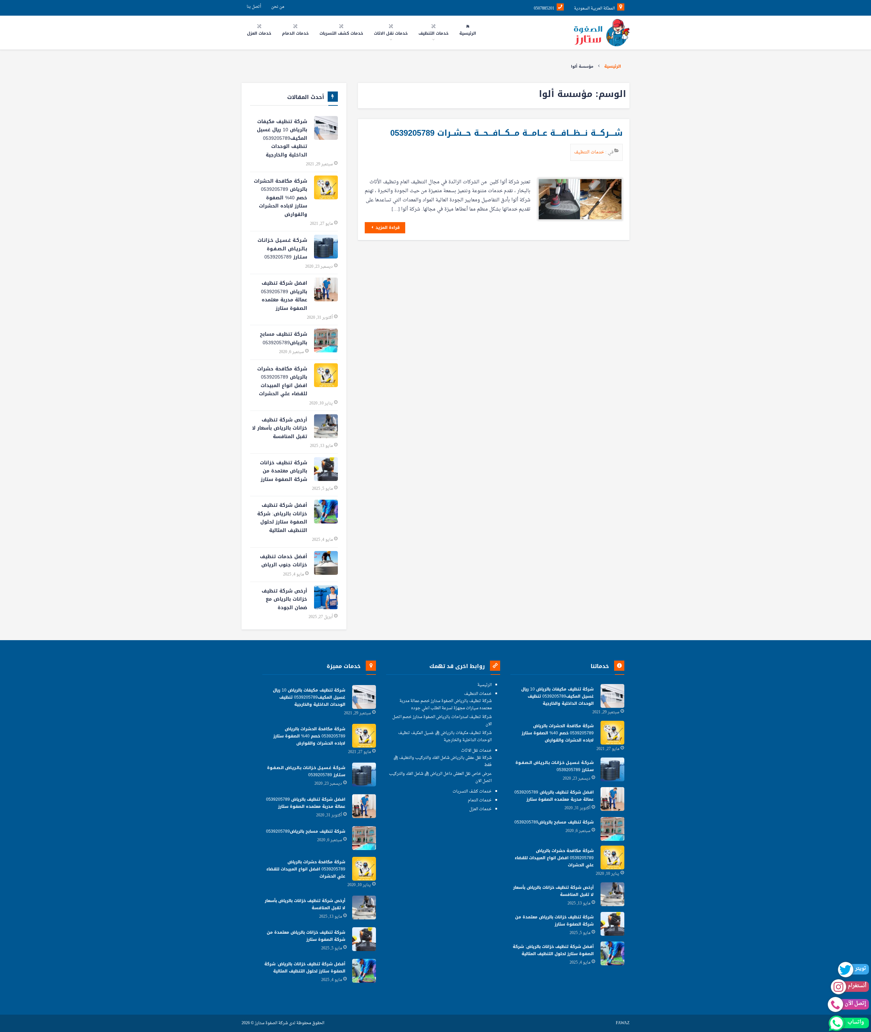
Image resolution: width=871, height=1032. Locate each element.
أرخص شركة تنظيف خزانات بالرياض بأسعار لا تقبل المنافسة (279, 428)
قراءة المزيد (387, 227)
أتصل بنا (254, 7)
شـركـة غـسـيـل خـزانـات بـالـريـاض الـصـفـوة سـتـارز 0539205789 (282, 249)
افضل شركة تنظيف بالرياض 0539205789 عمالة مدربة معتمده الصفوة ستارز (284, 296)
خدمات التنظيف (589, 152)
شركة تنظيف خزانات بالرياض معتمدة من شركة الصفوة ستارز (283, 471)
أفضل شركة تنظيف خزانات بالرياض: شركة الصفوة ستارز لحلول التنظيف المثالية (282, 518)
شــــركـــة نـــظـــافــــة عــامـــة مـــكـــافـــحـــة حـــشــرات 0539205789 (506, 133)
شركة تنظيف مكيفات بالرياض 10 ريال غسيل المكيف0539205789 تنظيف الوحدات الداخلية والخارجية (282, 138)
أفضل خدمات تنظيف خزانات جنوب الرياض (283, 561)
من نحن (277, 7)
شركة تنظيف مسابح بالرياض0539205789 (283, 338)
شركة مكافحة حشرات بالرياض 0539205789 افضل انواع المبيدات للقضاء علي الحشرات (282, 381)
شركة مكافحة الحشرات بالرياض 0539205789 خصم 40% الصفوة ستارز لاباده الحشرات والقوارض (280, 198)
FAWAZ (622, 1023)
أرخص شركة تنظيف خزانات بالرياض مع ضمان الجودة (284, 599)
